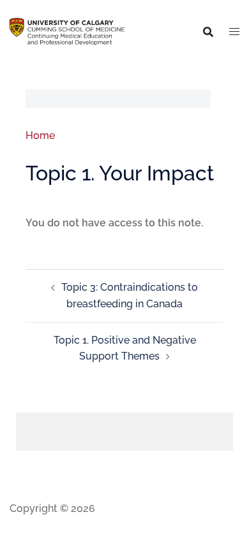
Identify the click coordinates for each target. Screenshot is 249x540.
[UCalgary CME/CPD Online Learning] (67, 31)
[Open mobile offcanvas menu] (234, 32)
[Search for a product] (208, 32)
